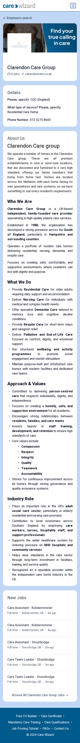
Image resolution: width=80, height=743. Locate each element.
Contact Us (61, 728)
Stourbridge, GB (31, 647)
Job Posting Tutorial (24, 728)
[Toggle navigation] (73, 6)
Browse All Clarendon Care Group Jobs (38, 695)
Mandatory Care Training (24, 722)
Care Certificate (51, 716)
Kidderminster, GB (32, 613)
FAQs (46, 728)
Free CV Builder (26, 716)
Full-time (12, 613)
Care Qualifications (57, 722)
